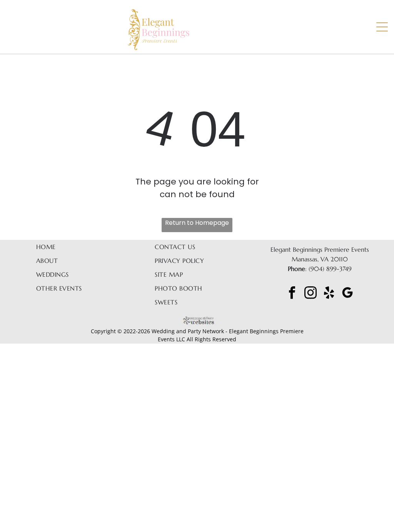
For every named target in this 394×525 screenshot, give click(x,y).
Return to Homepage (197, 222)
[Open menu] (382, 27)
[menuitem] (70, 247)
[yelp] (329, 293)
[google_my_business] (347, 293)
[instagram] (310, 293)
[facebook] (292, 293)
